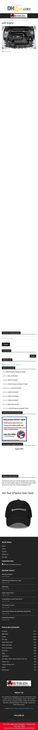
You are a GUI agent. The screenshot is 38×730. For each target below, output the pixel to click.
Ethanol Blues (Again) (8, 617)
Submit (6, 344)
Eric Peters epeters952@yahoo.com (22, 708)
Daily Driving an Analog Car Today (15, 372)
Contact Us (5, 554)
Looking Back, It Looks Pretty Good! (12, 599)
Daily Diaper (5, 586)
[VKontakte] (24, 721)
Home (3, 20)
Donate (4, 551)
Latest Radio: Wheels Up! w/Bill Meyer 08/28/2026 (16, 611)
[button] (3, 15)
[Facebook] (9, 721)
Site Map (4, 557)
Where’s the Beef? (13, 376)
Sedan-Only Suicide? (13, 404)
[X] (14, 721)
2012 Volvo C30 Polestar (13, 20)
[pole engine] (19, 48)
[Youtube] (29, 721)
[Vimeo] (19, 721)
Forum (4, 549)
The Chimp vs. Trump (8, 605)
